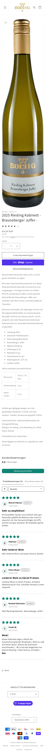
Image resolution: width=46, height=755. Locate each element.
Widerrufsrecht (15, 746)
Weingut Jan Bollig (21, 742)
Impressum (28, 749)
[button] (5, 7)
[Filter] (4, 489)
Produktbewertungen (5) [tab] (13, 481)
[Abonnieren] (36, 694)
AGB (41, 746)
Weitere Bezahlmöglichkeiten (23, 268)
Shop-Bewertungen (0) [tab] (34, 481)
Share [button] (6, 670)
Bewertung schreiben (23, 471)
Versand (12, 237)
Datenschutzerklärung (30, 746)
